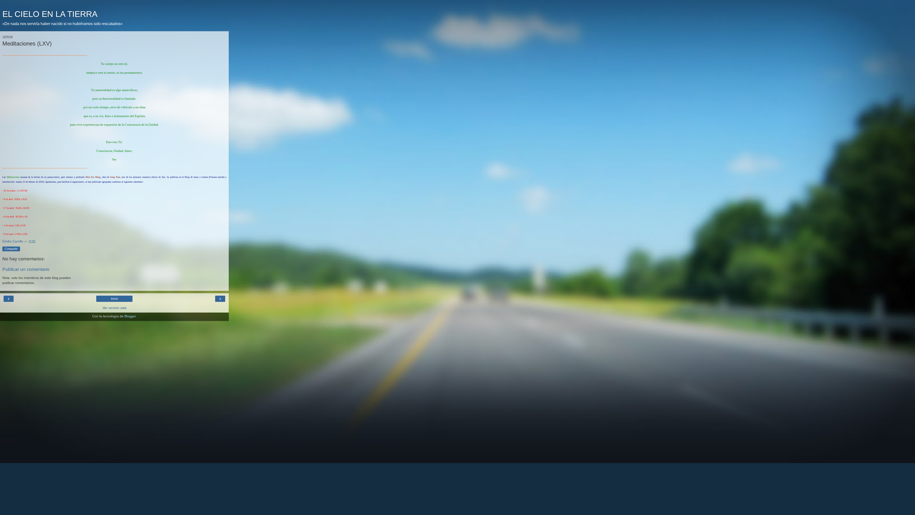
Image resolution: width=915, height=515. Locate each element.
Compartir (11, 249)
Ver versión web (114, 308)
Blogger (130, 316)
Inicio (114, 298)
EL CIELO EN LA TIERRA (49, 14)
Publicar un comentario (26, 269)
